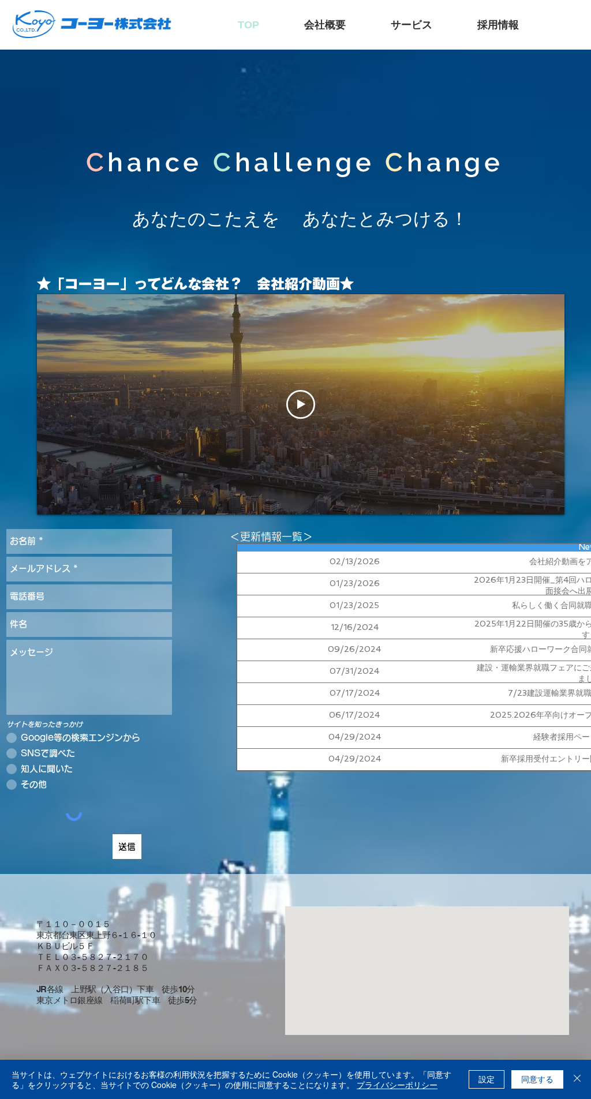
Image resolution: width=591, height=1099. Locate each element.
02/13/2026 (355, 561)
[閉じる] (577, 1079)
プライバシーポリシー (397, 1084)
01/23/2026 (355, 583)
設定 (486, 1079)
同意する (537, 1079)
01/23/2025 (354, 605)
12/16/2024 (355, 627)
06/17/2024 (354, 714)
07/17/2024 (355, 692)
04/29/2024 (354, 736)
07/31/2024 (354, 671)
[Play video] (300, 404)
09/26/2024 (354, 649)
